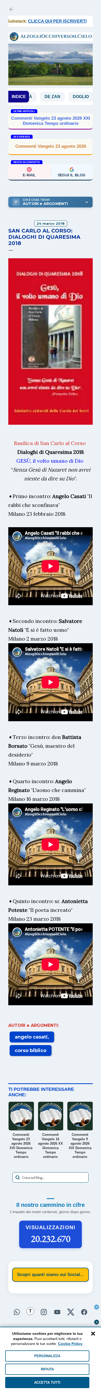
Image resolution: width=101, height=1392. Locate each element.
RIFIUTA (47, 1369)
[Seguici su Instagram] (44, 1312)
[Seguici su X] (71, 1312)
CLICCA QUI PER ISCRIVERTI (41, 21)
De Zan (33, 96)
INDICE (19, 96)
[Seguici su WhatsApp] (17, 1312)
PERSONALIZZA (47, 1356)
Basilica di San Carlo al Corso (50, 443)
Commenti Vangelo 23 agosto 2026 (50, 146)
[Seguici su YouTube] (57, 1312)
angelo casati (31, 1037)
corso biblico (30, 1050)
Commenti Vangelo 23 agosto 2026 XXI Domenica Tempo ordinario (50, 121)
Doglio (61, 96)
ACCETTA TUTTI (47, 1382)
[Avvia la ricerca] (17, 1177)
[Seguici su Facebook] (84, 1312)
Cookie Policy (70, 1344)
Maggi (89, 96)
